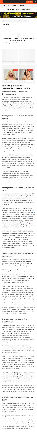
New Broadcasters (26, 9)
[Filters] (3, 9)
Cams (27, 88)
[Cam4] (9, 1)
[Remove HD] (28, 21)
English (18, 9)
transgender (18, 86)
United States (10, 9)
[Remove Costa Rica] (22, 21)
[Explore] (1, 1)
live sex (33, 212)
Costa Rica (19, 88)
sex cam (30, 272)
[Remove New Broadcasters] (13, 21)
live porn (30, 216)
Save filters (6, 24)
